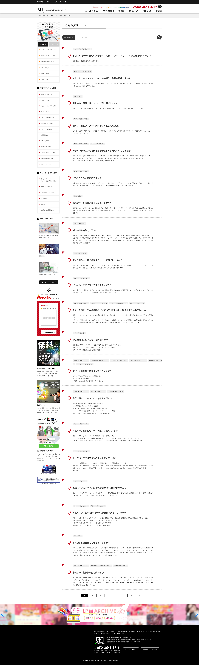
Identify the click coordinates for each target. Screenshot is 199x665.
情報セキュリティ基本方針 (150, 649)
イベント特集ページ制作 (47, 117)
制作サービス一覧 (46, 164)
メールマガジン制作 (46, 146)
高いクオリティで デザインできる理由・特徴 (48, 180)
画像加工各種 (44, 135)
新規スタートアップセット (48, 100)
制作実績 (121, 11)
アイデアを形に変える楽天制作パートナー (56, 10)
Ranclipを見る (48, 332)
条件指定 (70, 37)
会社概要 (159, 11)
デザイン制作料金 (108, 11)
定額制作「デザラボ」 (47, 94)
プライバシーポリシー (131, 649)
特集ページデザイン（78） (48, 61)
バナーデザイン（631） (47, 68)
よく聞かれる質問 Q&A (47, 210)
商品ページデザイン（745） (48, 55)
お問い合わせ (147, 11)
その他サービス (133, 11)
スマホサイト (54, 44)
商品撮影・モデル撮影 (47, 123)
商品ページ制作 (45, 111)
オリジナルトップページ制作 (49, 106)
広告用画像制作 (45, 141)
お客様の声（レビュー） (47, 192)
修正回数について (46, 204)
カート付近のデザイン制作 (48, 152)
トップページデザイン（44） (49, 50)
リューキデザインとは (91, 11)
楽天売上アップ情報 (48, 282)
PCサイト (43, 44)
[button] (2, 614)
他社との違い (44, 198)
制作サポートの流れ (46, 186)
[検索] (159, 37)
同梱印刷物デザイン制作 (47, 158)
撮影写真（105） (45, 73)
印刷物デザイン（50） (47, 79)
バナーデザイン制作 (46, 129)
